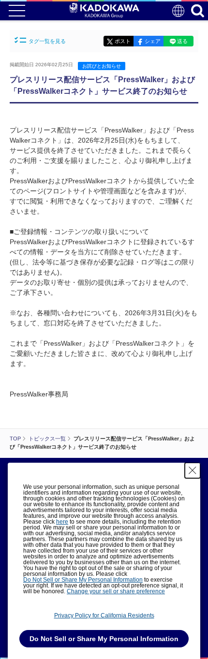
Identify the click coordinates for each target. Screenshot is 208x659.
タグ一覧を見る (47, 41)
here (62, 522)
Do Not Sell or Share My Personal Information (83, 580)
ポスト (123, 41)
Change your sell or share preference (116, 591)
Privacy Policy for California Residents (104, 615)
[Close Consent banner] (192, 470)
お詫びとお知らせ (101, 66)
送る (182, 41)
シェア (153, 41)
